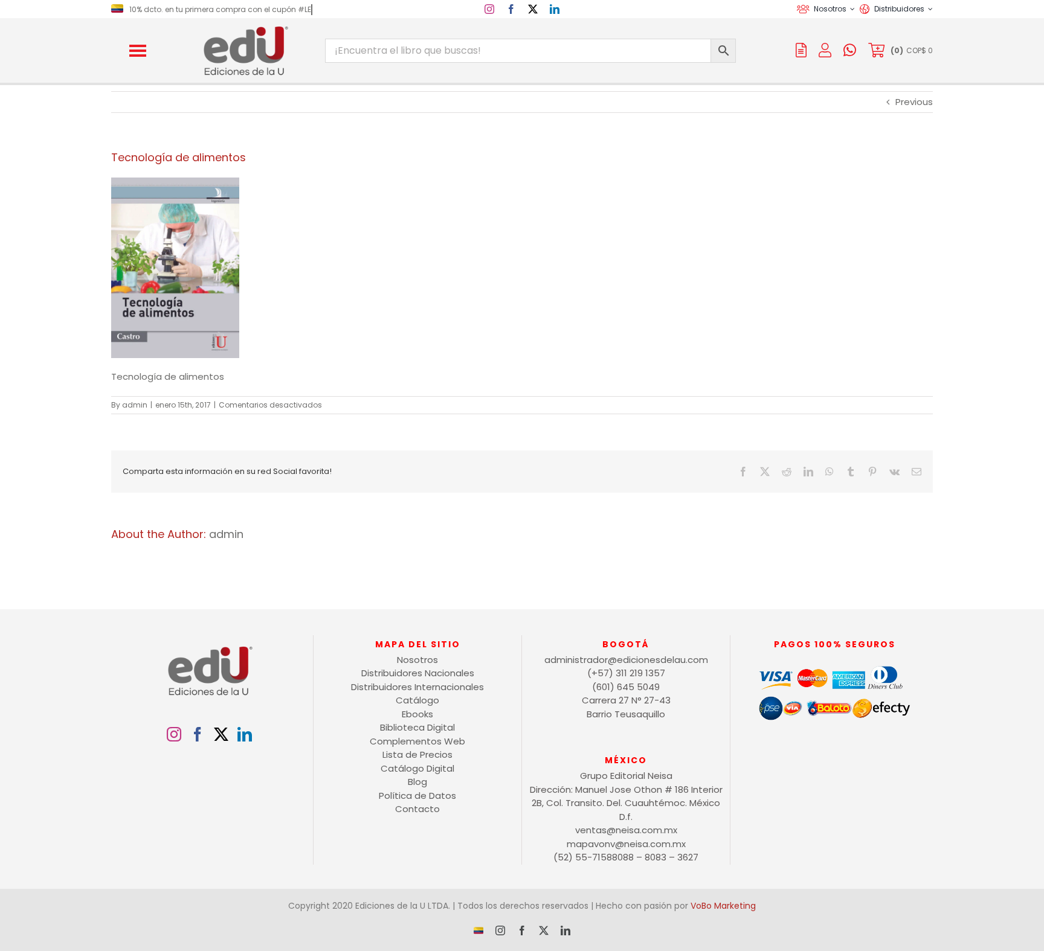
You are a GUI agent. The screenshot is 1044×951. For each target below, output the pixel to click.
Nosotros (417, 659)
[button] (138, 51)
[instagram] (489, 9)
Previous (914, 101)
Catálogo (417, 700)
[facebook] (511, 9)
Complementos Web (417, 741)
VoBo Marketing (723, 906)
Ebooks (417, 714)
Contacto (417, 808)
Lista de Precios (417, 754)
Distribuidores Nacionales (417, 673)
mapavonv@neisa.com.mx (626, 843)
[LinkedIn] (244, 734)
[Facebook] (197, 734)
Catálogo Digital (417, 768)
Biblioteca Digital (417, 727)
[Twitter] (221, 734)
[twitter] (533, 9)
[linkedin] (554, 9)
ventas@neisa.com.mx (626, 830)
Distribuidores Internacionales (417, 686)
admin (134, 405)
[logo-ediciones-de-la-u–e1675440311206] (244, 28)
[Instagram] (174, 734)
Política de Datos (417, 795)
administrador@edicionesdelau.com (626, 659)
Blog (417, 781)
